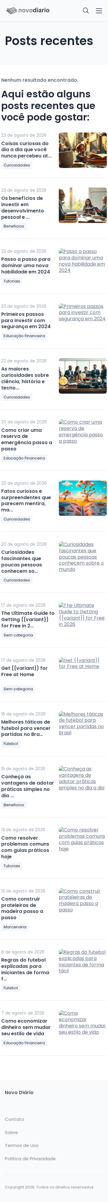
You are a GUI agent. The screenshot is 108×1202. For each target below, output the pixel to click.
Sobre (11, 1133)
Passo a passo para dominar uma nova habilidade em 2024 (25, 265)
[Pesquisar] (86, 11)
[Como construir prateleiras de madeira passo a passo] (83, 906)
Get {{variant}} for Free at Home (24, 671)
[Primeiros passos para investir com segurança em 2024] (83, 321)
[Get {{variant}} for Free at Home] (83, 675)
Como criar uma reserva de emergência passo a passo (26, 439)
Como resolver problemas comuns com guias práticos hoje (25, 847)
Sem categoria (18, 635)
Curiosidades (17, 165)
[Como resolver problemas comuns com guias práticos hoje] (83, 844)
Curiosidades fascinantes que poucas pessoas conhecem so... (21, 561)
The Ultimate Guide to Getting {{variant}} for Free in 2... (28, 619)
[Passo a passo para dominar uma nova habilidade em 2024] (83, 266)
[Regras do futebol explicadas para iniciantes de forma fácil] (83, 967)
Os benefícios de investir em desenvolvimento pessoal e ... (22, 207)
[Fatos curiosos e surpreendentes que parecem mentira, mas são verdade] (83, 498)
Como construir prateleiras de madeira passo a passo (22, 908)
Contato (14, 1119)
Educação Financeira (24, 336)
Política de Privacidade (30, 1159)
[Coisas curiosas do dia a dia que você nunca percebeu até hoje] (83, 150)
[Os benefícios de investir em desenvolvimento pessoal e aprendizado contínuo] (83, 205)
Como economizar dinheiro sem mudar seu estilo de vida (26, 1027)
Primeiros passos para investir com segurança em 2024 (26, 320)
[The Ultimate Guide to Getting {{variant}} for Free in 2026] (83, 620)
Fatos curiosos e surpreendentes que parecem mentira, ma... (26, 500)
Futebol (11, 743)
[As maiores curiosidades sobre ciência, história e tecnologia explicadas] (83, 376)
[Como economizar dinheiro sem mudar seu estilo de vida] (83, 1028)
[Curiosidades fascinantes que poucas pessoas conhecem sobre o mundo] (83, 559)
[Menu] (99, 11)
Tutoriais (12, 281)
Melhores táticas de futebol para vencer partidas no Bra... (26, 728)
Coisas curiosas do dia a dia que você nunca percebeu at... (26, 150)
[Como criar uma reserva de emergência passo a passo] (83, 437)
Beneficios (14, 226)
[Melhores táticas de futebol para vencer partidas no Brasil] (83, 729)
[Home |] (27, 11)
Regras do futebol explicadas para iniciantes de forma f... (25, 969)
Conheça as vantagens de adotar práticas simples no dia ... (27, 786)
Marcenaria (15, 927)
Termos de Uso (22, 1146)
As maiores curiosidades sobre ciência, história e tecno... (25, 378)
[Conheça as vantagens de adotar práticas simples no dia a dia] (83, 783)
